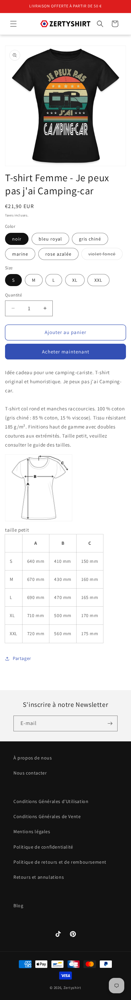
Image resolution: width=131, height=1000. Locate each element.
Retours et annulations (38, 877)
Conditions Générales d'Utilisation (50, 801)
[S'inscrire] (109, 723)
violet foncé (105, 255)
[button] (13, 23)
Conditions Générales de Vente (47, 816)
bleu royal (50, 239)
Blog (18, 906)
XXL (98, 280)
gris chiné (90, 239)
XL (75, 280)
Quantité (13, 295)
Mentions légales (31, 831)
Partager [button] (22, 658)
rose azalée (58, 254)
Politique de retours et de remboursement (59, 862)
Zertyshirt (72, 987)
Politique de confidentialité (43, 847)
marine (20, 254)
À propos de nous (32, 758)
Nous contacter (30, 773)
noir (16, 239)
